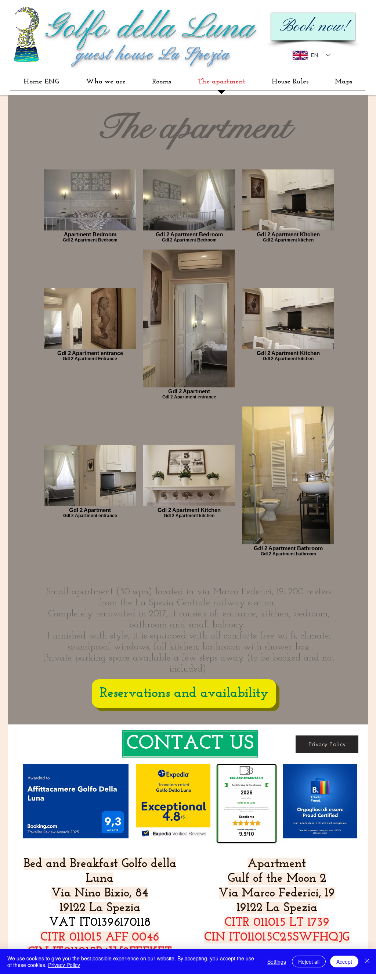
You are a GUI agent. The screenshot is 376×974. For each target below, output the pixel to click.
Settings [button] (276, 961)
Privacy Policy (64, 964)
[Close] (367, 961)
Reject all (308, 961)
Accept (344, 961)
